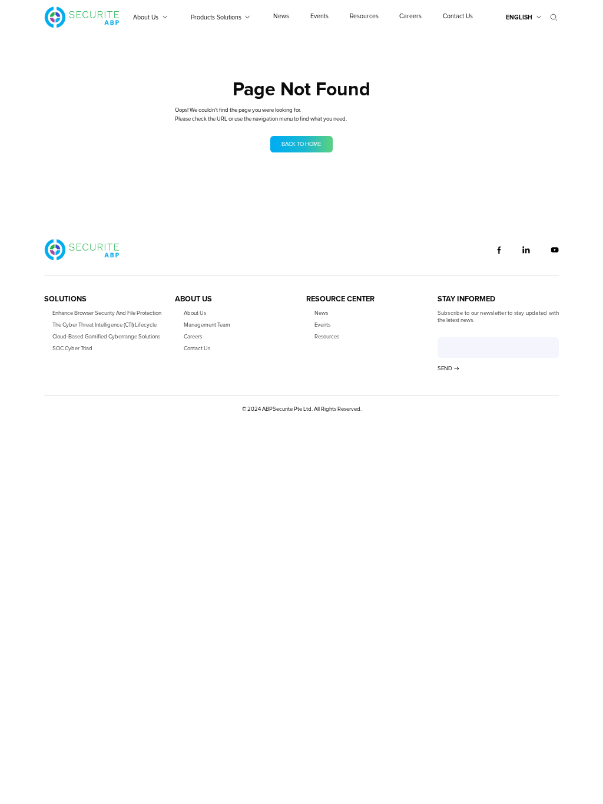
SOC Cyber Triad (72, 348)
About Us (195, 313)
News (321, 313)
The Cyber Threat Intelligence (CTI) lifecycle (104, 324)
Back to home (301, 144)
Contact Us (197, 348)
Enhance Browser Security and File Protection (106, 313)
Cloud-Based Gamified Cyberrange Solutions (106, 336)
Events (322, 324)
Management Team (207, 324)
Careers (193, 336)
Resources (326, 336)
